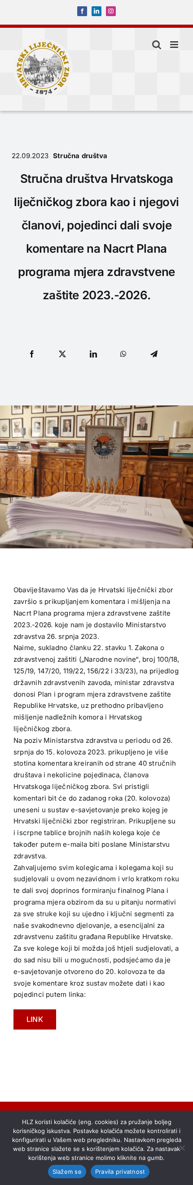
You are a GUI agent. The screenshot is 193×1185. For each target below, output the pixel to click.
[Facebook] (32, 354)
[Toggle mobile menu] (175, 44)
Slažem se (67, 1171)
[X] (62, 354)
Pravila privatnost (120, 1171)
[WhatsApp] (123, 354)
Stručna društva (80, 155)
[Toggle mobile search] (156, 44)
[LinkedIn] (93, 354)
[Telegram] (154, 354)
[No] (181, 1147)
